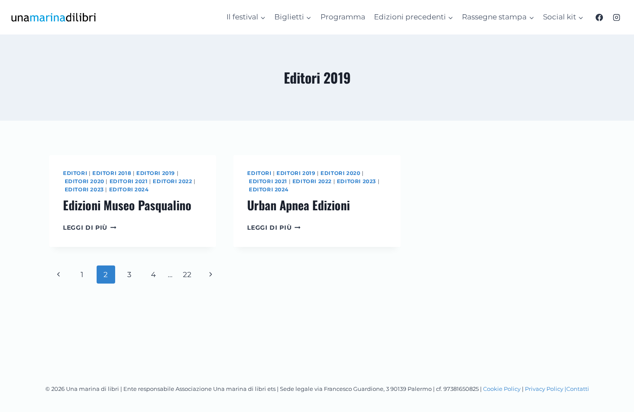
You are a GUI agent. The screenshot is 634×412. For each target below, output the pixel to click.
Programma (342, 16)
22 (187, 274)
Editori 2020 (84, 181)
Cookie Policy (502, 388)
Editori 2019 (155, 173)
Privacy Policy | (545, 388)
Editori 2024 (129, 189)
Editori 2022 (172, 181)
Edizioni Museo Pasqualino (127, 205)
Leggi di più (89, 227)
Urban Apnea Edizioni (298, 205)
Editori (75, 173)
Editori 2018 (111, 173)
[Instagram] (616, 17)
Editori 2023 (84, 189)
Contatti (577, 388)
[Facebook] (599, 17)
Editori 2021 (129, 181)
